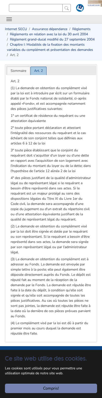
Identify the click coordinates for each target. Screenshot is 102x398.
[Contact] (79, 9)
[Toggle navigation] (9, 19)
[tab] (18, 71)
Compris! (51, 388)
